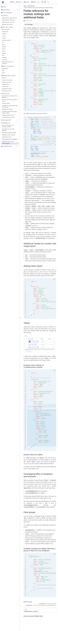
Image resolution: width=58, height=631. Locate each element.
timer (3, 55)
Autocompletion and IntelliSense (10, 139)
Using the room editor (7, 80)
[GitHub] (42, 2)
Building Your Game (6, 88)
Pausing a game (6, 103)
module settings (31, 28)
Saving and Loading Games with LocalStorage (10, 106)
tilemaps (4, 53)
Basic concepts (5, 29)
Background (5, 68)
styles (3, 51)
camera (4, 36)
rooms (3, 44)
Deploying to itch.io (6, 90)
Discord (27, 2)
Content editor (5, 84)
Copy (3, 70)
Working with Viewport (7, 109)
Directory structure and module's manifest (7, 126)
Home (13, 2)
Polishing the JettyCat (7, 24)
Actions (4, 77)
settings (4, 46)
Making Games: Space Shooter (9, 17)
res (2, 42)
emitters (4, 38)
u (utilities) (4, 59)
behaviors (4, 33)
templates (4, 57)
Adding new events (6, 137)
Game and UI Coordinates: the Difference (9, 96)
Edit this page (28, 601)
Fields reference (6, 143)
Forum (34, 2)
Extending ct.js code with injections (8, 129)
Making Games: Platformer (8, 20)
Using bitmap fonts (6, 82)
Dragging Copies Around (8, 115)
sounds (4, 48)
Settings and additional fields (9, 132)
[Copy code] (54, 41)
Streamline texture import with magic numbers (9, 112)
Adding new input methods (8, 134)
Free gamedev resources (8, 117)
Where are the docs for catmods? (7, 62)
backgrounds (5, 31)
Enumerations (5, 86)
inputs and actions (6, 40)
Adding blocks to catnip (8, 141)
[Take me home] (3, 2)
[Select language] (39, 2)
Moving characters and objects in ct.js (9, 100)
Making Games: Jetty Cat (8, 22)
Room (3, 72)
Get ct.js (19, 2)
